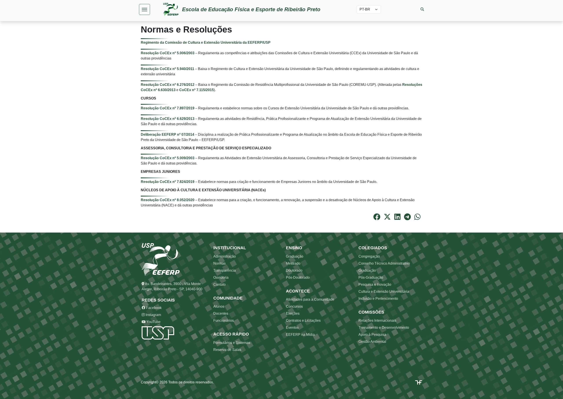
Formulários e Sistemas (231, 343)
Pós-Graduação (370, 277)
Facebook (153, 308)
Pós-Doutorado (298, 277)
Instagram (153, 315)
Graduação (294, 256)
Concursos (294, 306)
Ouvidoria (220, 277)
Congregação (369, 256)
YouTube (153, 322)
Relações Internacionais (377, 320)
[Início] (172, 9)
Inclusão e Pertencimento (378, 298)
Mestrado (293, 263)
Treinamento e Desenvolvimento (383, 327)
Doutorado (294, 270)
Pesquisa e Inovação (374, 284)
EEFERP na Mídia (300, 334)
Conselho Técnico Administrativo (384, 263)
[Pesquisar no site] (422, 9)
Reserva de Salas (227, 350)
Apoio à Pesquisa (372, 334)
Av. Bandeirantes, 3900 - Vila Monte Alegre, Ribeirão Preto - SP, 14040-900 (172, 286)
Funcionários (223, 320)
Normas (219, 263)
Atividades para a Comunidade (310, 299)
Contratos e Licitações (303, 320)
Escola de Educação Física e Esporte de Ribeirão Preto (251, 9)
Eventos (292, 327)
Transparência (224, 270)
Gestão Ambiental (372, 341)
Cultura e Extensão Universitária (383, 291)
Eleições (293, 313)
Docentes (220, 313)
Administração (224, 256)
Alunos (218, 306)
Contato (219, 284)
